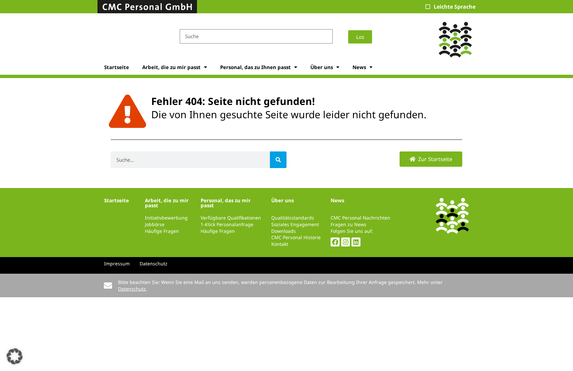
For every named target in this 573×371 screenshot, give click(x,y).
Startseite (116, 67)
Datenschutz (132, 289)
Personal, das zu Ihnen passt (255, 67)
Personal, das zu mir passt (226, 203)
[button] (14, 356)
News (359, 67)
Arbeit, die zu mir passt (171, 67)
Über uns (321, 67)
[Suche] (278, 159)
